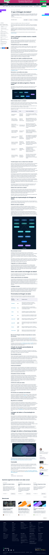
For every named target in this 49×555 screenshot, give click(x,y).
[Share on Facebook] (4, 48)
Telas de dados (13, 330)
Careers (4, 526)
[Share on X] (7, 48)
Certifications (13, 527)
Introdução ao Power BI (15, 538)
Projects (13, 528)
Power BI (39, 528)
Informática (13, 303)
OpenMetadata (20, 409)
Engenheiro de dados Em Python (8, 484)
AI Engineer (39, 538)
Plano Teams (22, 526)
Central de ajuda (5, 529)
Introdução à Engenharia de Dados (39, 484)
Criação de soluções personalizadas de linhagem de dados (4, 40)
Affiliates (4, 527)
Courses (13, 526)
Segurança (31, 552)
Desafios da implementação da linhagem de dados (4, 33)
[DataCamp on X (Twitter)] (6, 550)
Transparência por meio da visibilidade (4, 26)
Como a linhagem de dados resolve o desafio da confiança (4, 24)
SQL (38, 526)
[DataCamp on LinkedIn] (8, 550)
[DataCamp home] (8, 548)
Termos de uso (4, 553)
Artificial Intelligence (40, 527)
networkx (24, 395)
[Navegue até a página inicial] (5, 4)
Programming (5, 538)
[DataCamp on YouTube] (11, 550)
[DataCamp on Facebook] (3, 550)
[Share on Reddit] (6, 48)
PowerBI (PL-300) (40, 539)
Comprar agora (43, 1)
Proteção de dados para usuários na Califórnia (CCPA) (19, 552)
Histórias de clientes (23, 528)
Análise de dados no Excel (15, 539)
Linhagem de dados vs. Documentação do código (3, 41)
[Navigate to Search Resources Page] (34, 6)
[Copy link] (1, 48)
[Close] (48, 1)
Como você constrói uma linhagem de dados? (3, 35)
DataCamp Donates (32, 531)
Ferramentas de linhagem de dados (4, 37)
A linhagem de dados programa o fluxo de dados (3, 31)
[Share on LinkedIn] (2, 48)
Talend (12, 315)
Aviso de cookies (11, 552)
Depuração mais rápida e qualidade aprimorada (4, 28)
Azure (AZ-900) (40, 540)
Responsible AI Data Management (29, 471)
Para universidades (31, 530)
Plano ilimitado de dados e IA (24, 527)
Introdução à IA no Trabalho (15, 540)
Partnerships (4, 528)
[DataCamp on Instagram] (13, 550)
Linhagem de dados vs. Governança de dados (3, 43)
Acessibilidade (27, 552)
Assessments (13, 529)
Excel (39, 529)
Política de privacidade (5, 552)
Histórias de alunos (31, 529)
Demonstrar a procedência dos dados (4, 30)
